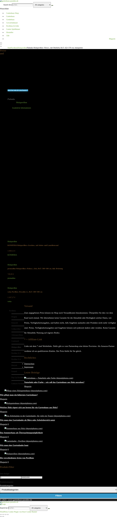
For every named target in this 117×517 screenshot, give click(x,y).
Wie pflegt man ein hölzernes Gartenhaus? (19, 395)
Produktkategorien (6, 486)
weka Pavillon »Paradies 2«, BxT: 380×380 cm (25, 292)
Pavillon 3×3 (16, 353)
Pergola (14, 317)
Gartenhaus (10, 16)
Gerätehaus (10, 20)
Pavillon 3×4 (16, 359)
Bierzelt (14, 365)
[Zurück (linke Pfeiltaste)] (1, 516)
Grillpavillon (16, 329)
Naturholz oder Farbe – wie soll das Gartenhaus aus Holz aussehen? (54, 382)
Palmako (11, 99)
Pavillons (14, 48)
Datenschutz (29, 364)
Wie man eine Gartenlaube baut (14, 445)
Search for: (7, 5)
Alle (7, 36)
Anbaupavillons (17, 335)
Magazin (112, 39)
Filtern (58, 496)
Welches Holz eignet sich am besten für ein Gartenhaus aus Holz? (29, 407)
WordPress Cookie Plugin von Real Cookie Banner (18, 512)
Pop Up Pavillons (17, 377)
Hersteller (9, 32)
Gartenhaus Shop (12, 13)
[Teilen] (5, 514)
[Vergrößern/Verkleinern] (1, 514)
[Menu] (1, 43)
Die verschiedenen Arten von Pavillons (17, 458)
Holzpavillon (22, 48)
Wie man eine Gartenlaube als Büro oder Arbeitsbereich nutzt (27, 420)
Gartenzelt (15, 341)
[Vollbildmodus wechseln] (3, 514)
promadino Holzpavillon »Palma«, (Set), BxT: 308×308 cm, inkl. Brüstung (35, 269)
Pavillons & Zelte (12, 26)
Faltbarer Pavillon (17, 384)
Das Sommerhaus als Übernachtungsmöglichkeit (21, 433)
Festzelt (14, 371)
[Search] (1, 46)
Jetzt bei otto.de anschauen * (18, 90)
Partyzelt (14, 323)
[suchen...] (52, 5)
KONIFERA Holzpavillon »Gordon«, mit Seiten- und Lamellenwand (33, 245)
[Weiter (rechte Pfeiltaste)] (3, 516)
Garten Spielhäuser (13, 29)
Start (9, 48)
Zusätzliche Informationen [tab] (21, 108)
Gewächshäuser (12, 23)
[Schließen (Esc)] (8, 514)
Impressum (28, 367)
